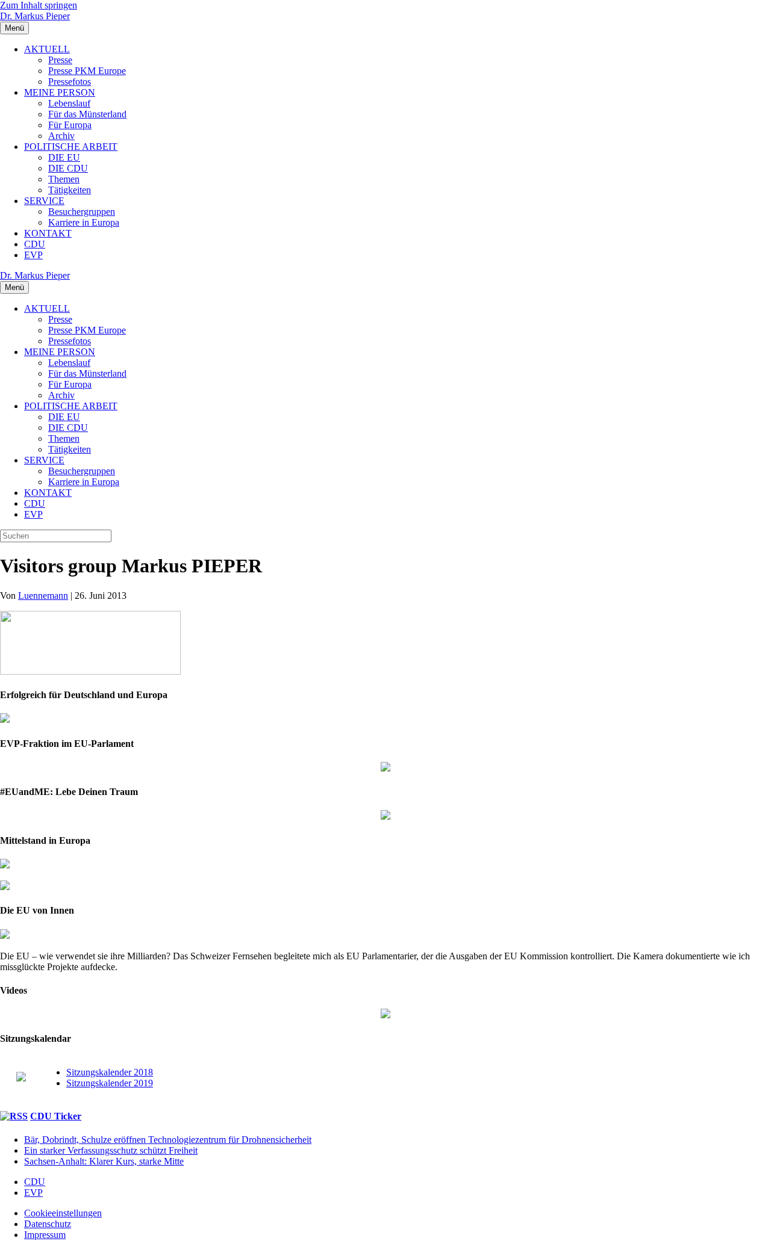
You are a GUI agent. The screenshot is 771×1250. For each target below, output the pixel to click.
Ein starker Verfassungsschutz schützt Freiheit (111, 1150)
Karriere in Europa (83, 222)
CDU (34, 244)
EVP (33, 255)
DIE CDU (68, 168)
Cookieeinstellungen (63, 1213)
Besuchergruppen (81, 211)
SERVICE (44, 201)
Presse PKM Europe (87, 71)
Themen (64, 179)
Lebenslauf (69, 103)
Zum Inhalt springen (38, 5)
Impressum (45, 1235)
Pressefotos (69, 81)
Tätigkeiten (69, 190)
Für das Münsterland (87, 114)
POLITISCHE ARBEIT (70, 146)
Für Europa (70, 125)
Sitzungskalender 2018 (109, 1072)
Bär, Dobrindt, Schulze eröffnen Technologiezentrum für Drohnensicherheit (167, 1139)
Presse (60, 60)
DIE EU (64, 157)
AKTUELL (47, 49)
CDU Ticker (55, 1116)
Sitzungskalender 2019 (109, 1083)
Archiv (61, 136)
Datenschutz (47, 1224)
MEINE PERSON (59, 92)
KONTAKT (48, 233)
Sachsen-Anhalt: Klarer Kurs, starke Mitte (104, 1161)
